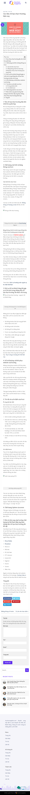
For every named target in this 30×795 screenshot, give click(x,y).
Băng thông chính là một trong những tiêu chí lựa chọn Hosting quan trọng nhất (15, 70)
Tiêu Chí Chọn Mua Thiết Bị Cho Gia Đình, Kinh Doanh (16, 693)
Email (5, 647)
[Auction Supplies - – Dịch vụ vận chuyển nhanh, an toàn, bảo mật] (15, 3)
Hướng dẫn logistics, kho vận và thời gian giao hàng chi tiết (16, 698)
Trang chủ (7, 735)
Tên (4, 640)
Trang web (6, 654)
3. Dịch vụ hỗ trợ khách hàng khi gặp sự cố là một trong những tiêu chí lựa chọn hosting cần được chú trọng (14, 76)
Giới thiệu (7, 738)
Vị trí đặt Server (11, 88)
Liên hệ (7, 744)
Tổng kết (7, 97)
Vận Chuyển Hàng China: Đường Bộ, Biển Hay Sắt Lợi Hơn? (16, 682)
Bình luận (5, 626)
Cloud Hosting (22, 223)
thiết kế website (18, 235)
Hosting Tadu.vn (21, 575)
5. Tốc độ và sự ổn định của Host (13, 84)
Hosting (5, 11)
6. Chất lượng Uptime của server (13, 90)
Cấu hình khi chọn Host (13, 67)
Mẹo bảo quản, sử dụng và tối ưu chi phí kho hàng (17, 704)
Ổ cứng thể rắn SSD (12, 86)
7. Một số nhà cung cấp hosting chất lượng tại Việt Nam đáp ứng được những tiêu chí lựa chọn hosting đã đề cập (14, 94)
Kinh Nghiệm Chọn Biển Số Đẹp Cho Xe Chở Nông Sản (16, 687)
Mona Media (8, 541)
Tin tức (10, 11)
